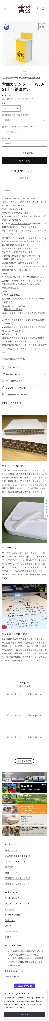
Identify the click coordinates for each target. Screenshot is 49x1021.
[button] (5, 8)
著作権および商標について (17, 883)
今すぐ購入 (24, 160)
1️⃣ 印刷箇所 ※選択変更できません (16, 115)
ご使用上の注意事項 (11, 402)
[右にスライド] (30, 71)
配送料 (9, 99)
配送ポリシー (11, 872)
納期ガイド (9, 302)
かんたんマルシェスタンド (17, 903)
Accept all (24, 1014)
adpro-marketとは (14, 914)
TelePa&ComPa (12, 898)
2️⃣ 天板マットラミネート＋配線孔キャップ (19, 126)
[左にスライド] (19, 71)
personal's (10, 909)
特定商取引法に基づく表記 (17, 878)
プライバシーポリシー (15, 861)
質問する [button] (24, 177)
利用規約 (9, 867)
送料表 (22, 305)
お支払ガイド (11, 931)
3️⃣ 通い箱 (6, 138)
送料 (7, 925)
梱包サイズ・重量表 (13, 309)
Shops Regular (12, 976)
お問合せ (9, 936)
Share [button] (7, 190)
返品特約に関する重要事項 (17, 855)
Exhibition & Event (14, 970)
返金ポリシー (11, 850)
